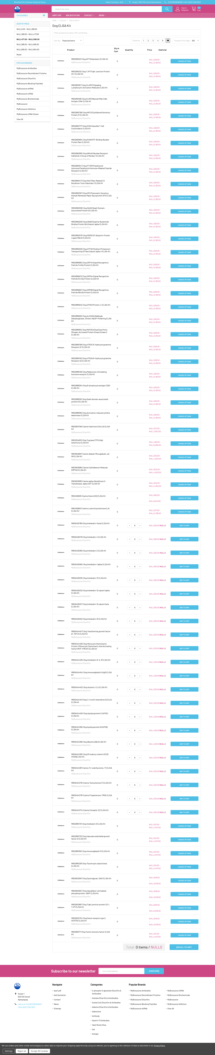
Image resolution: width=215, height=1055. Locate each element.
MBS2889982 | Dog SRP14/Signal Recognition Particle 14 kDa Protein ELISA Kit (89, 263)
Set (93, 1029)
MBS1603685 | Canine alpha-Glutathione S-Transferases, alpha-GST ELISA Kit (88, 482)
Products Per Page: (182, 40)
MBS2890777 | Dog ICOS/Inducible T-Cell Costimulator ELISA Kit (87, 127)
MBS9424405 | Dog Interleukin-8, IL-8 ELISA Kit (90, 660)
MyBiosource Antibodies (27, 68)
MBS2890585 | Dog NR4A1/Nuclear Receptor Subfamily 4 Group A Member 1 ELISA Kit (89, 154)
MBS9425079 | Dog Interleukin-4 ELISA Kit (88, 537)
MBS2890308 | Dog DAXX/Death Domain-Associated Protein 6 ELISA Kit (88, 209)
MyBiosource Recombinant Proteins (32, 73)
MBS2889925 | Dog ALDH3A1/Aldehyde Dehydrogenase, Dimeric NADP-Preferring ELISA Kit (91, 318)
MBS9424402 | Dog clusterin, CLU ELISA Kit (89, 687)
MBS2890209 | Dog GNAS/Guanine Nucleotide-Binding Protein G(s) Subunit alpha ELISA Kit (90, 222)
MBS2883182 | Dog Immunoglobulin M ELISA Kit (90, 851)
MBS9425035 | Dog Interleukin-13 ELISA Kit (89, 578)
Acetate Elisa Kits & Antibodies (105, 998)
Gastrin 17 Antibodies (100, 1020)
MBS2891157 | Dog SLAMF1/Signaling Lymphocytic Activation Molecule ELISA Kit (89, 86)
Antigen (95, 1034)
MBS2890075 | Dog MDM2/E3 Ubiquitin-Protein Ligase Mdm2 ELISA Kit (90, 236)
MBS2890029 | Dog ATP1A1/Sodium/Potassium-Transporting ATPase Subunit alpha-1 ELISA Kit (91, 250)
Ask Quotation (73, 15)
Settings (9, 1051)
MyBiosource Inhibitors (26, 109)
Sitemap (57, 1008)
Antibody (96, 1016)
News (101, 15)
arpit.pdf (56, 15)
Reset (19, 54)
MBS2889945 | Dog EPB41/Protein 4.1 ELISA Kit (90, 305)
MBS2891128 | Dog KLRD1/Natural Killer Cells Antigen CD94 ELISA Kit (89, 100)
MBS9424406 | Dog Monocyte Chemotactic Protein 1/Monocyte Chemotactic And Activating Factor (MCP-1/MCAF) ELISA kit (91, 646)
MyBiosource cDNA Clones (28, 114)
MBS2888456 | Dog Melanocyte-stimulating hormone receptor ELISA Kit (89, 373)
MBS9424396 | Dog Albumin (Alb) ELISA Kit (88, 742)
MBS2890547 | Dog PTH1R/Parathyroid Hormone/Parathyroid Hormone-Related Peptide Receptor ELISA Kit (91, 168)
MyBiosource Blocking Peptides (30, 83)
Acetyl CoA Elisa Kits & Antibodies (106, 1002)
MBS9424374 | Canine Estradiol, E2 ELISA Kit (90, 810)
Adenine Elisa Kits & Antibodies (105, 1007)
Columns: (136, 40)
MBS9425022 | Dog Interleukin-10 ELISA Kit (89, 619)
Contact (88, 15)
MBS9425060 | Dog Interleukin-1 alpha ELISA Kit (91, 564)
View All (20, 119)
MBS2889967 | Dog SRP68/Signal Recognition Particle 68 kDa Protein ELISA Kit (90, 291)
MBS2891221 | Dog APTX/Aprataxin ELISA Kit (89, 59)
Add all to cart (184, 947)
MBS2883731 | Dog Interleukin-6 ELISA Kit (88, 824)
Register (184, 10)
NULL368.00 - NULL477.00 (28, 34)
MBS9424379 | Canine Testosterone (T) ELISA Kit (91, 783)
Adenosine (96, 1011)
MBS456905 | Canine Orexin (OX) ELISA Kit (88, 496)
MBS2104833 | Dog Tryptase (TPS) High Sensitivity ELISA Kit (87, 441)
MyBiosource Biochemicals (28, 99)
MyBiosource (22, 104)
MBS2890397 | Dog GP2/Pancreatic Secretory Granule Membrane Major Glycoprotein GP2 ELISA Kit (91, 195)
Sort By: (57, 40)
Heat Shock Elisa (99, 1025)
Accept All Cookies (39, 1051)
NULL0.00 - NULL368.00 (27, 29)
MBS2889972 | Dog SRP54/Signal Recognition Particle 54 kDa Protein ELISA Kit (90, 277)
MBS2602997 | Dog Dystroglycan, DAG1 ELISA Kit (91, 878)
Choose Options (184, 61)
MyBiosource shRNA (25, 88)
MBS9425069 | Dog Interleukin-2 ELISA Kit (88, 550)
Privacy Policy (159, 1045)
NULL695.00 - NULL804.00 (28, 49)
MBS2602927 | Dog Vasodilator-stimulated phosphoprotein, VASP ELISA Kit (88, 892)
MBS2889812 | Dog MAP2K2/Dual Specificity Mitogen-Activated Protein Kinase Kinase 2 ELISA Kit (89, 332)
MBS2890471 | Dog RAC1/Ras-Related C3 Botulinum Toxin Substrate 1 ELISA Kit (88, 181)
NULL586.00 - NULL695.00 (28, 44)
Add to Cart (184, 525)
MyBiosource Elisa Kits (26, 78)
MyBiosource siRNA (25, 93)
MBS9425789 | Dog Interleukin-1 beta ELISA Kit (90, 523)
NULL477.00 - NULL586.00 (28, 39)
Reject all (22, 1051)
